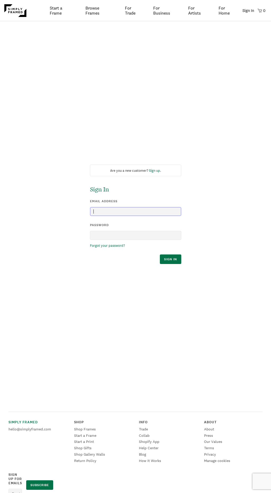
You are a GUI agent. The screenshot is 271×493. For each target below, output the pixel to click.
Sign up (154, 170)
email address (104, 201)
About (209, 429)
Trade (143, 429)
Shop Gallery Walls (89, 454)
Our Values (213, 441)
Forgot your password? (107, 245)
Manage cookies (217, 460)
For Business (161, 10)
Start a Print (84, 441)
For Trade (130, 10)
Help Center (149, 448)
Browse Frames (92, 10)
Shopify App (149, 441)
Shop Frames (85, 429)
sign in (170, 259)
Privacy (210, 454)
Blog (142, 454)
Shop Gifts (83, 448)
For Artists (194, 10)
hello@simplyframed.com (29, 429)
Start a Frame (56, 10)
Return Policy (85, 460)
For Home (224, 10)
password (99, 225)
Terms (209, 448)
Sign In (248, 10)
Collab (144, 435)
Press (208, 435)
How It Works (150, 460)
